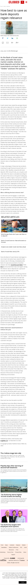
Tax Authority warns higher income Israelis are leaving (11, 495)
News (6, 545)
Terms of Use (10, 552)
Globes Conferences (13, 547)
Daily (5, 6)
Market (23, 545)
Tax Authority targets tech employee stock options (11, 526)
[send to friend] (7, 43)
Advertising (2, 552)
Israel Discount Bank (17, 265)
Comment (12, 545)
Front (1, 6)
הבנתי (22, 582)
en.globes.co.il (4, 440)
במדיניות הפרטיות (23, 576)
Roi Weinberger (13, 51)
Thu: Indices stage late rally (11, 453)
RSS (21, 547)
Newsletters (4, 547)
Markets (8, 6)
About (24, 552)
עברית (17, 549)
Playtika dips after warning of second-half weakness (12, 467)
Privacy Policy (18, 552)
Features (18, 545)
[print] (3, 43)
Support (13, 554)
